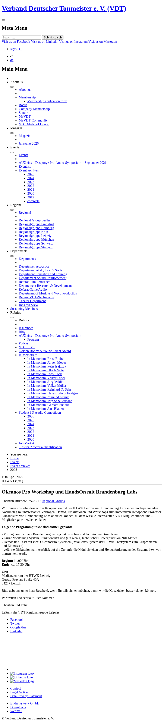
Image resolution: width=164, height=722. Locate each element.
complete (33, 201)
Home (14, 458)
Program (33, 339)
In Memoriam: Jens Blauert (45, 408)
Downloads (18, 707)
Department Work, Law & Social (41, 270)
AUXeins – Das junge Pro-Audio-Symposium (50, 335)
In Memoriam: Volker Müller (46, 385)
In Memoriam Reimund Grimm (48, 397)
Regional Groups (53, 501)
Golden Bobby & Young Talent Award (45, 351)
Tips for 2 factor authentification (40, 447)
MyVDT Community (33, 120)
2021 (30, 189)
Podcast (24, 343)
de (11, 60)
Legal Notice (19, 692)
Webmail (16, 711)
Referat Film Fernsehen (34, 282)
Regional (25, 212)
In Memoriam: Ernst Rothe (45, 358)
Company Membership (34, 109)
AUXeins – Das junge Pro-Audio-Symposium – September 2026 (63, 162)
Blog (22, 332)
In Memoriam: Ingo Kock (44, 374)
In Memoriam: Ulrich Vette (45, 370)
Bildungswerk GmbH (25, 703)
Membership (27, 97)
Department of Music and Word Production (48, 293)
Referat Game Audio (33, 289)
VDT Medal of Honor (34, 124)
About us (25, 89)
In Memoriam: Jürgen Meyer (46, 362)
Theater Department (32, 301)
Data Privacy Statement (26, 696)
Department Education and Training (43, 274)
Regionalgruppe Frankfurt (36, 224)
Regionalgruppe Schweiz (36, 243)
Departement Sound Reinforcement (42, 278)
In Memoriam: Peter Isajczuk (46, 366)
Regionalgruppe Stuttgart (36, 247)
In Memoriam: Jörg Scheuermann (49, 401)
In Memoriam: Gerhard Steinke (48, 405)
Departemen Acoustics (34, 266)
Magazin (25, 136)
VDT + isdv (27, 347)
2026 (30, 416)
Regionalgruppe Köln (33, 232)
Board (23, 105)
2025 (30, 174)
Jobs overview (28, 305)
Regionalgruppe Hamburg (36, 228)
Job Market (26, 443)
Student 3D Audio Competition (40, 412)
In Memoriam (28, 355)
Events (23, 155)
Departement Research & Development (45, 285)
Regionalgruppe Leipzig (35, 235)
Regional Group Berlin (34, 220)
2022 (30, 185)
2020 (30, 193)
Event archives (29, 170)
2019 (30, 197)
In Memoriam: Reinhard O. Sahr (49, 389)
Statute (23, 112)
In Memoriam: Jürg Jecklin (45, 382)
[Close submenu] (12, 87)
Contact (15, 688)
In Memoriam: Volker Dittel (46, 378)
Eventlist (25, 166)
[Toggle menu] (3, 20)
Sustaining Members (24, 308)
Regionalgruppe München (36, 239)
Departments (27, 259)
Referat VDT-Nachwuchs (36, 297)
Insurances (26, 328)
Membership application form (47, 101)
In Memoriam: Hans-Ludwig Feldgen (52, 393)
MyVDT (16, 49)
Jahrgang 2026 (29, 143)
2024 (30, 178)
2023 (30, 182)
